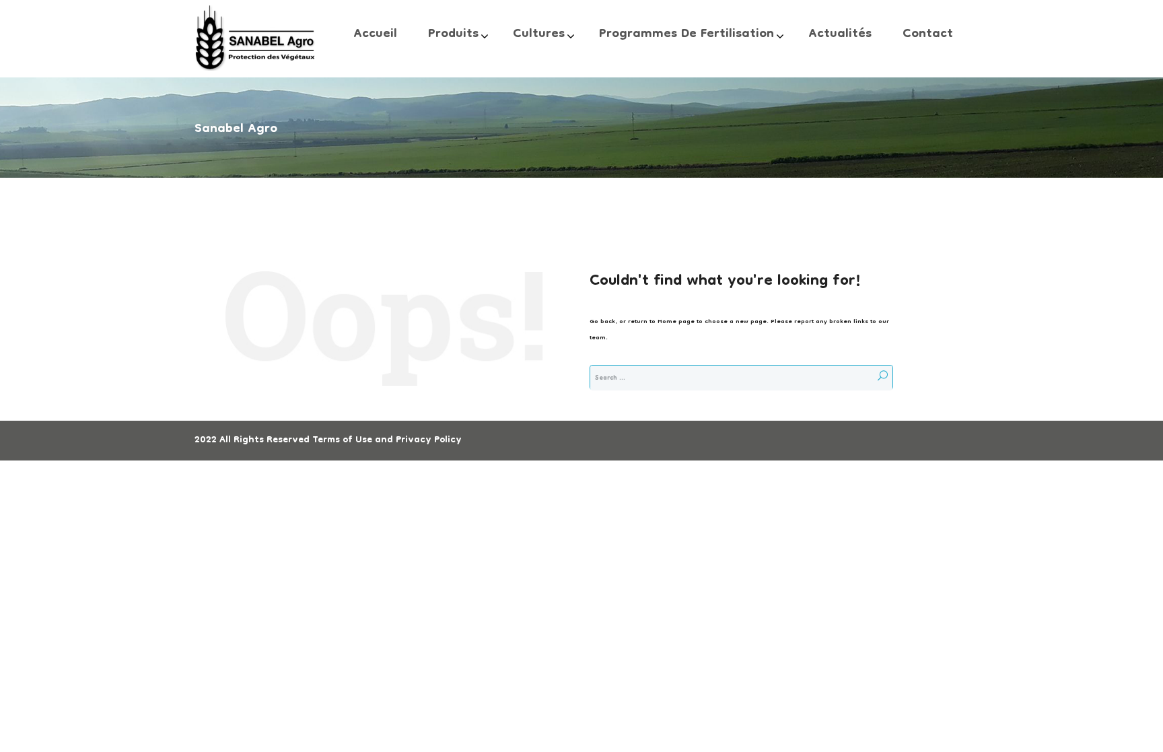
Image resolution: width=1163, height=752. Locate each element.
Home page (676, 322)
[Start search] (882, 377)
